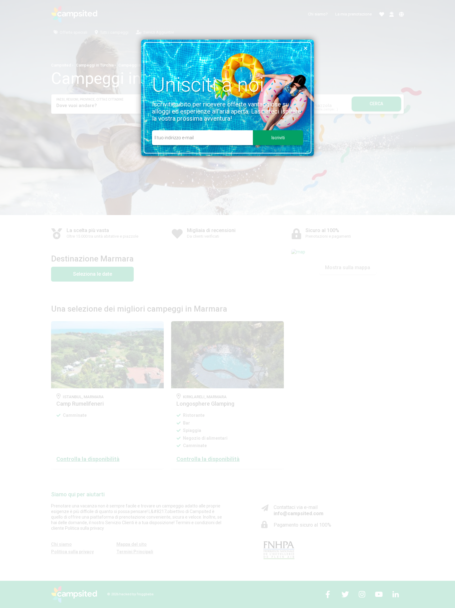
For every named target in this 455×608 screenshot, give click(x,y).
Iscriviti (278, 137)
